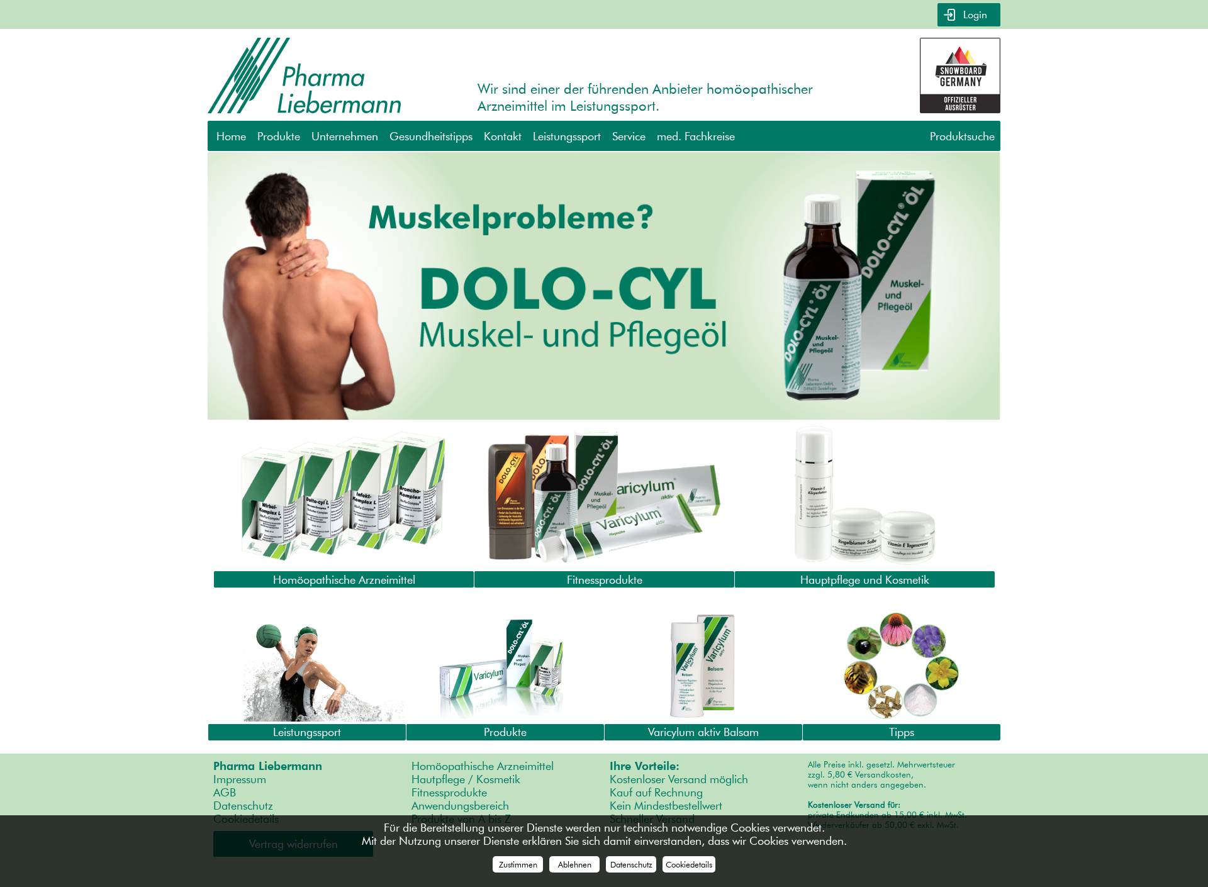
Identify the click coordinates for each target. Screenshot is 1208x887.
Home (231, 136)
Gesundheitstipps (431, 136)
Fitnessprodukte (449, 792)
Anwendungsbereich (460, 805)
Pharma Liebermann (267, 766)
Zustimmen (518, 864)
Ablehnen (574, 864)
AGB (224, 792)
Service (629, 136)
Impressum (239, 779)
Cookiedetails (689, 864)
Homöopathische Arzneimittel (482, 766)
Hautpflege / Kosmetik (465, 779)
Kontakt (503, 136)
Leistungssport (567, 136)
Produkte (278, 136)
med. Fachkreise (696, 136)
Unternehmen (344, 136)
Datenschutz (243, 805)
